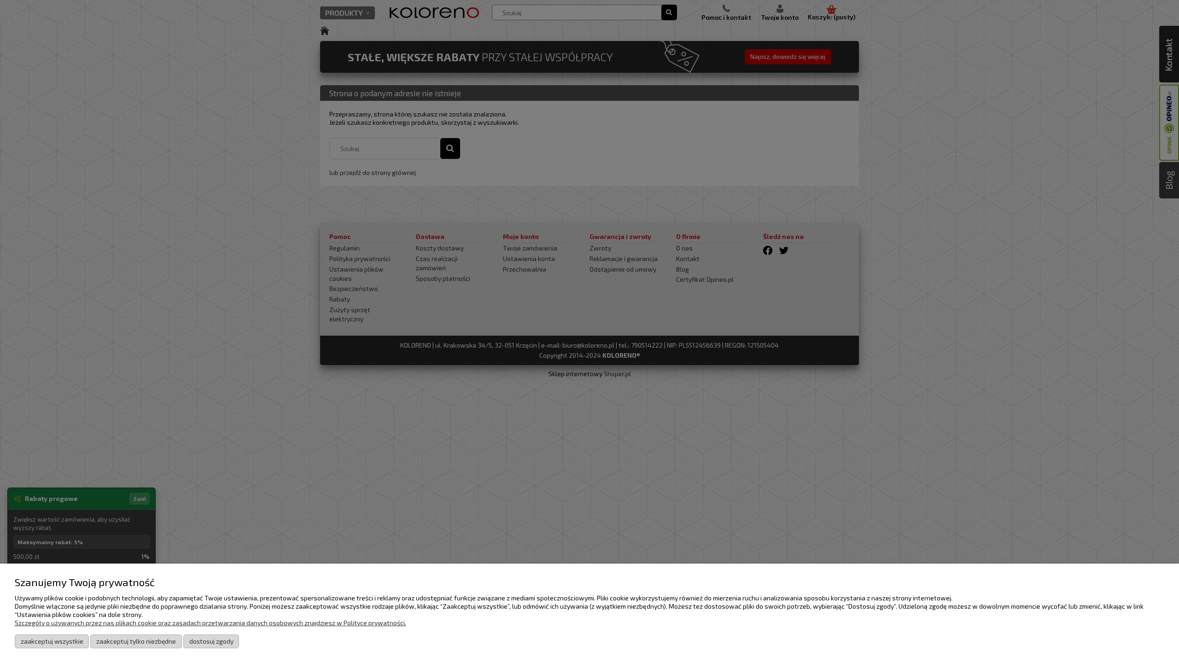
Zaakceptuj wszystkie (52, 641)
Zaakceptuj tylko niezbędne (136, 641)
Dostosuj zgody (211, 641)
